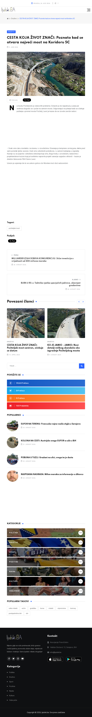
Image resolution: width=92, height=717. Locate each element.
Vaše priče (13, 700)
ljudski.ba (45, 712)
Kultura (11, 695)
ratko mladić (13, 608)
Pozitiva (12, 686)
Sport (11, 682)
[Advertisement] (46, 130)
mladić (51, 608)
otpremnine (62, 608)
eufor (24, 608)
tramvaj (73, 608)
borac (42, 608)
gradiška (33, 608)
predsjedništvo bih (15, 613)
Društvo (11, 32)
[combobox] (19, 366)
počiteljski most (14, 228)
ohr (27, 613)
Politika (11, 672)
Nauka (11, 691)
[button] (79, 302)
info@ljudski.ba (55, 652)
